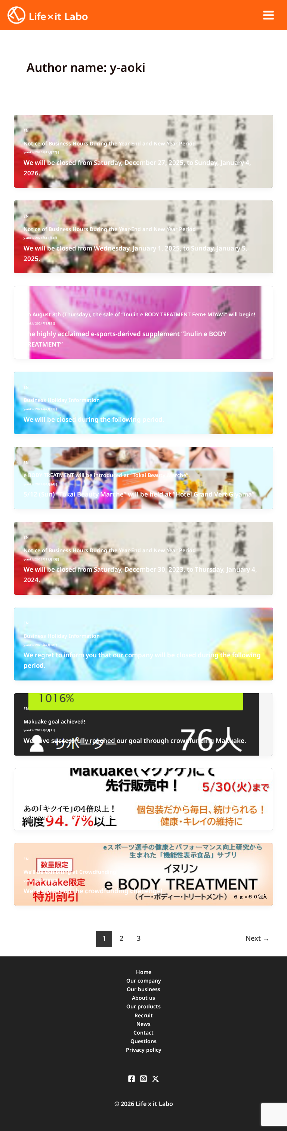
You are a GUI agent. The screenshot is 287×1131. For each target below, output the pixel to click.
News (143, 1023)
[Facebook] (131, 1078)
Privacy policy (143, 1049)
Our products (143, 1006)
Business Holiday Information (62, 399)
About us (143, 997)
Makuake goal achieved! (54, 721)
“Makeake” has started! (53, 796)
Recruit (144, 1015)
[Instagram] (143, 1078)
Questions (143, 1041)
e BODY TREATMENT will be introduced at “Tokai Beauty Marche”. (107, 475)
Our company (143, 980)
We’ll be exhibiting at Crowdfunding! (71, 871)
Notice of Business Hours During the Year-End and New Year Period (110, 143)
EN (26, 130)
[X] (155, 1078)
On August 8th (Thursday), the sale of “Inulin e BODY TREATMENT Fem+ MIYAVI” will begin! (139, 314)
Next (257, 938)
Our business (143, 989)
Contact (143, 1032)
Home (143, 971)
